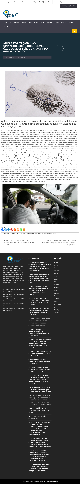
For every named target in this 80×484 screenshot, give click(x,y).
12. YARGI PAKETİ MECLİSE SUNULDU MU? (37, 417)
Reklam (49, 2)
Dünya (36, 22)
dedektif (5, 289)
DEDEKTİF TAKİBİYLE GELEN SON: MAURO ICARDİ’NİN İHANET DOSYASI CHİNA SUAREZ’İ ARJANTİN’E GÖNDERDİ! (40, 322)
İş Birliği (41, 2)
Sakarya (56, 298)
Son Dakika (7, 22)
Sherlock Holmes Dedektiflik (44, 234)
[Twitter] (5, 229)
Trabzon (56, 312)
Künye (35, 2)
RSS (55, 2)
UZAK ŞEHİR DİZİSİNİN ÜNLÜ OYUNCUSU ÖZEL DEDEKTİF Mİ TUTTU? (39, 410)
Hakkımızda (16, 2)
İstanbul (56, 279)
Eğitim (42, 22)
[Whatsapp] (21, 229)
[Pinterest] (11, 229)
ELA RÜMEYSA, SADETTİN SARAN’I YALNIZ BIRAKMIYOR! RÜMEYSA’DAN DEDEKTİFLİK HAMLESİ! (39, 301)
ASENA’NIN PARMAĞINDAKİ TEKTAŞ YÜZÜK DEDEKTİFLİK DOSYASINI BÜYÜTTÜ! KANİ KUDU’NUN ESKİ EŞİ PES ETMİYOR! (38, 290)
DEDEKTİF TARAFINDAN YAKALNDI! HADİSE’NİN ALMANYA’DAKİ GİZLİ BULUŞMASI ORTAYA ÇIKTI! (40, 332)
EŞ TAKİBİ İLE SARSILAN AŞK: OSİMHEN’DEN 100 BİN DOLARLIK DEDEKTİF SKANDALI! (40, 369)
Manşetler (16, 22)
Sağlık (6, 26)
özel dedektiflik (7, 291)
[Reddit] (15, 229)
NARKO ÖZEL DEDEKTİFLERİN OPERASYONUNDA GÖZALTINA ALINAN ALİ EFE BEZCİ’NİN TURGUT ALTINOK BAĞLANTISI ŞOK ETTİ (39, 379)
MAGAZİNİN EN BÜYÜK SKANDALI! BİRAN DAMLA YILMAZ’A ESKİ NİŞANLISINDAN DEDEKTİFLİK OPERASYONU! (40, 312)
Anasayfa (7, 2)
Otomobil (71, 22)
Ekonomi (49, 22)
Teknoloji (56, 310)
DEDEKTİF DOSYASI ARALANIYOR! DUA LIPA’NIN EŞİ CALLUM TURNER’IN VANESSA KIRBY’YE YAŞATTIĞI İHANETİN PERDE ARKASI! (40, 343)
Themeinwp (54, 481)
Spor (30, 22)
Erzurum (56, 270)
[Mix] (18, 229)
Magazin (63, 22)
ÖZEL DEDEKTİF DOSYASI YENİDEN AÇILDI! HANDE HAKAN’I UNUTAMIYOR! (40, 361)
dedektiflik (12, 289)
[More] (24, 229)
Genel (13, 234)
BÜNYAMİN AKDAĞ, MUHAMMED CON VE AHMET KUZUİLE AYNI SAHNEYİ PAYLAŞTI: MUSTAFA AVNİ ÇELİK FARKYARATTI (39, 468)
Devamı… (15, 282)
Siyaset (24, 22)
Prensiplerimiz (26, 2)
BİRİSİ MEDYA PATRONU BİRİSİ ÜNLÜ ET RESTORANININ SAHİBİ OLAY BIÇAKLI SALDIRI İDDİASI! (19, 242)
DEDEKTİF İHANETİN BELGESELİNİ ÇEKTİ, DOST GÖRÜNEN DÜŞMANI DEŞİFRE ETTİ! (40, 353)
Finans (57, 22)
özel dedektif (20, 289)
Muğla (56, 290)
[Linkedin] (8, 229)
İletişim (61, 2)
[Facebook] (2, 229)
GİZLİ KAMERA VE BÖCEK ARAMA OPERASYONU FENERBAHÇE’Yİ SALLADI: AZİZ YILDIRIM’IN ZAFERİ (40, 390)
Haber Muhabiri (21, 57)
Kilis (55, 282)
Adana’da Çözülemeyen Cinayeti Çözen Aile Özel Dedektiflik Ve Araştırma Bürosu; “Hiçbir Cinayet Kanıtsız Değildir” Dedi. (59, 242)
